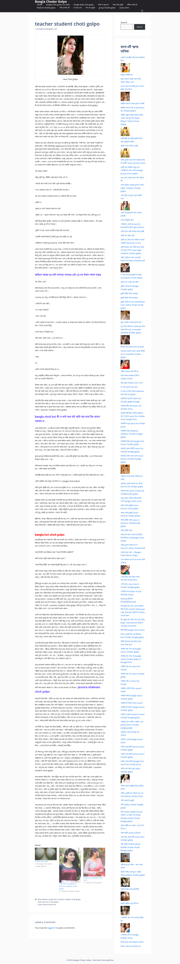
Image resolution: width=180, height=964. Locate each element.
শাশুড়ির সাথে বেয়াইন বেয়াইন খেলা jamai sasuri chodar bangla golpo (132, 724)
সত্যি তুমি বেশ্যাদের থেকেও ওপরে (132, 382)
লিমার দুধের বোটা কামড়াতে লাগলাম (132, 942)
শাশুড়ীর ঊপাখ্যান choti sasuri (132, 702)
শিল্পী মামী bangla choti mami (132, 629)
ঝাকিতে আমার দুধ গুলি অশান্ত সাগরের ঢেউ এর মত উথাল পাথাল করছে (68, 274)
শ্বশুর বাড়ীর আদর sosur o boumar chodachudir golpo (130, 522)
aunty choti (124, 7)
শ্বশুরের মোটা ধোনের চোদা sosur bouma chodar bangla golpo (132, 458)
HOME (39, 4)
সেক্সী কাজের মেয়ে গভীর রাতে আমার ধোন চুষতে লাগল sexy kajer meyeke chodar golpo (132, 250)
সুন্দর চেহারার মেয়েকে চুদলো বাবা (131, 322)
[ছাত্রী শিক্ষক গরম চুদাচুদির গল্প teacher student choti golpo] (70, 865)
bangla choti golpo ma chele (58, 4)
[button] (142, 10)
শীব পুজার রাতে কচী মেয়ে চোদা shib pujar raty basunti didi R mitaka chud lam (133, 622)
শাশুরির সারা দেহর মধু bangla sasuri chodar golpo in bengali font (131, 659)
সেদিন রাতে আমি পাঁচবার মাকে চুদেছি (132, 231)
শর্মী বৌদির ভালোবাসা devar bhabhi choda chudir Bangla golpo (130, 847)
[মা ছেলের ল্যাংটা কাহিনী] (46, 854)
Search (124, 22)
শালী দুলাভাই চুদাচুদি (127, 800)
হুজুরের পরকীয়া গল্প (127, 74)
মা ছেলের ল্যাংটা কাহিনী (41, 861)
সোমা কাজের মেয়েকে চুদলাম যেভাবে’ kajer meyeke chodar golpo (132, 187)
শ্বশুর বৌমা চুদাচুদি (118, 4)
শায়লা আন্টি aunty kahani (130, 832)
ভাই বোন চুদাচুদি (90, 7)
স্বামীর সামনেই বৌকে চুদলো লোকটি (132, 103)
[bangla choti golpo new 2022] (94, 862)
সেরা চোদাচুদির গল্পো (127, 219)
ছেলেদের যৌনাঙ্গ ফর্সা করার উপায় (47, 904)
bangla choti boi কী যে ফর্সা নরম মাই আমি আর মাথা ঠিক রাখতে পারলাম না (67, 419)
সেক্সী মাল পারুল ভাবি (127, 235)
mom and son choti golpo (48, 902)
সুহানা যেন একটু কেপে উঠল (130, 281)
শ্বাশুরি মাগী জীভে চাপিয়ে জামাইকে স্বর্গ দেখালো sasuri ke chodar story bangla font (133, 416)
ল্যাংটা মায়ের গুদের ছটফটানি (130, 889)
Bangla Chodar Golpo (51, 1)
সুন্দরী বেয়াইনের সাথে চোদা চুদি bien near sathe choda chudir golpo (133, 304)
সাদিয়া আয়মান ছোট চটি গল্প (129, 371)
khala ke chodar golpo (46, 7)
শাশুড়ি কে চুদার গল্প (103, 4)
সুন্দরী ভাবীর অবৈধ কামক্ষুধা (129, 293)
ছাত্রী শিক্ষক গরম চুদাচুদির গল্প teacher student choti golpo (68, 886)
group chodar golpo (107, 7)
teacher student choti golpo (69, 899)
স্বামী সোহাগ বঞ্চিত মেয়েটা (129, 145)
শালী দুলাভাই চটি (64, 7)
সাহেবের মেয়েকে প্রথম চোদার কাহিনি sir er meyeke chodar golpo (133, 354)
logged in (51, 927)
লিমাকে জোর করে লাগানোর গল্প (131, 946)
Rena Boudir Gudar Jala (47, 899)
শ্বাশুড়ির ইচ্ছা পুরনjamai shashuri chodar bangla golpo (132, 433)
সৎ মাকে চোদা (77, 7)
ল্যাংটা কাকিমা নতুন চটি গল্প (129, 903)
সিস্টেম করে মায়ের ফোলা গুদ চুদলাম (132, 346)
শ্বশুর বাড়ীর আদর (126, 530)
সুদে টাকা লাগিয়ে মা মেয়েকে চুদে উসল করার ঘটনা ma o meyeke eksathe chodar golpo (133, 329)
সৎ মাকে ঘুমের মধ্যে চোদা (129, 387)
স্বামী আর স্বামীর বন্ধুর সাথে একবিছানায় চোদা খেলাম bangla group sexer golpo (132, 170)
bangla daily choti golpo (84, 4)
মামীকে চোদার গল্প (132, 4)
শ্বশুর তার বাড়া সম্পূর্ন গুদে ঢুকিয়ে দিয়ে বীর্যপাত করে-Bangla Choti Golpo (132, 537)
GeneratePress (108, 960)
